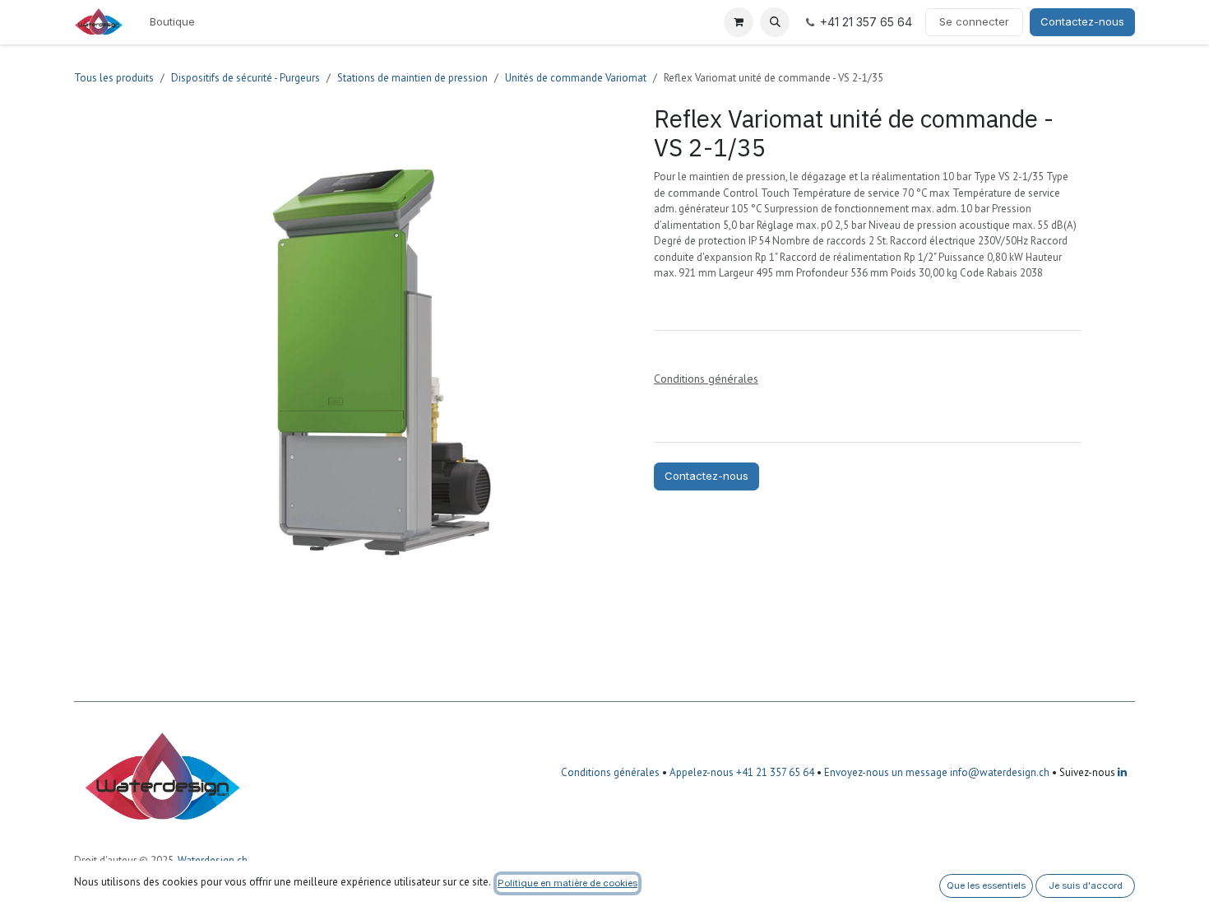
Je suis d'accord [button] (1086, 885)
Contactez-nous (1082, 21)
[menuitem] (172, 22)
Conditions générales (610, 772)
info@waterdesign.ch (998, 772)
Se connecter (974, 21)
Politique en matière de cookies (567, 883)
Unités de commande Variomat (575, 78)
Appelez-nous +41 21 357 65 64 (741, 772)
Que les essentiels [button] (986, 885)
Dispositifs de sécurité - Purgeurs (245, 78)
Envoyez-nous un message (885, 772)
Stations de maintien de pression (412, 78)
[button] (775, 22)
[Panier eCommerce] (738, 22)
